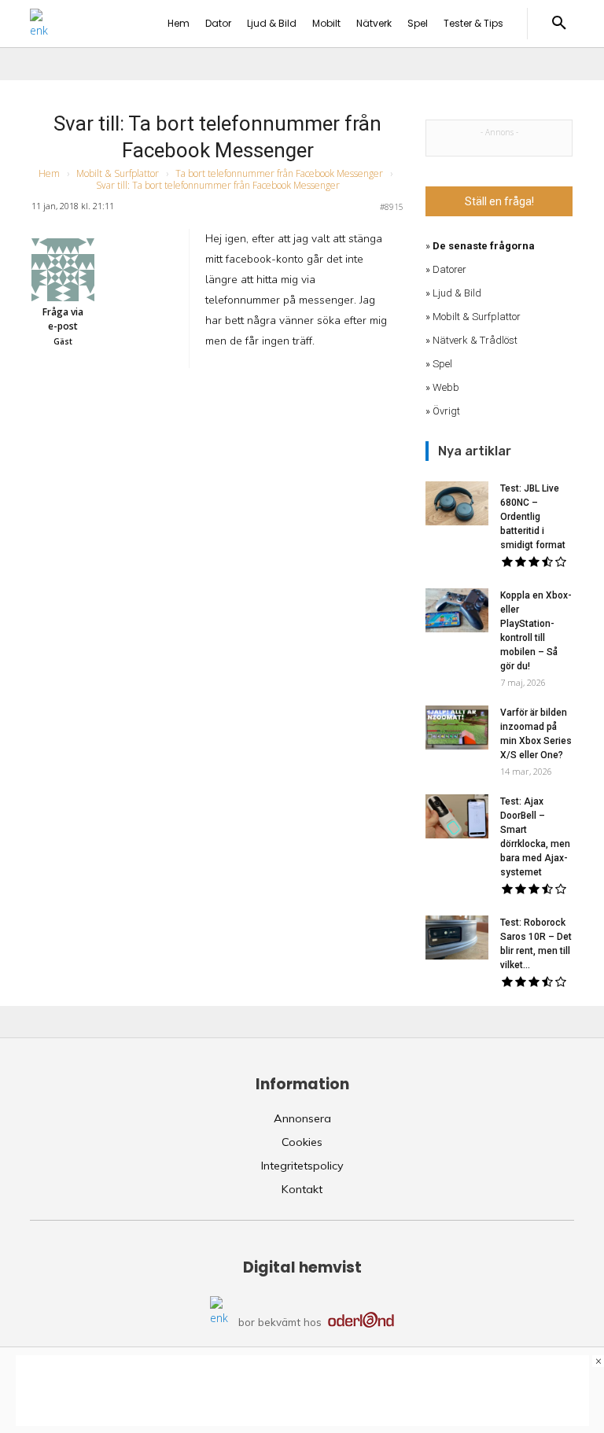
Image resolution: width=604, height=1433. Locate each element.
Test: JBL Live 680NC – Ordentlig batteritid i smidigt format (532, 517)
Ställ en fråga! (499, 201)
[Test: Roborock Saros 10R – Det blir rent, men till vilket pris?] (456, 937)
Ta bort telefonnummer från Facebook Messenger (279, 173)
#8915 (391, 206)
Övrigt (446, 411)
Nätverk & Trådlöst (475, 340)
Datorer (449, 269)
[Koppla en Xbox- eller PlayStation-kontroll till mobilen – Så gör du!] (456, 610)
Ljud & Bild (457, 293)
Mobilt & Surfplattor (117, 173)
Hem (49, 173)
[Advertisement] (302, 1390)
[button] (558, 23)
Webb (446, 387)
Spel (442, 364)
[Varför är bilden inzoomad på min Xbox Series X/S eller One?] (456, 727)
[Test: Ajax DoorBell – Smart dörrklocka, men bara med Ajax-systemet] (456, 816)
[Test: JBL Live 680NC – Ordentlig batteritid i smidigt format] (456, 503)
